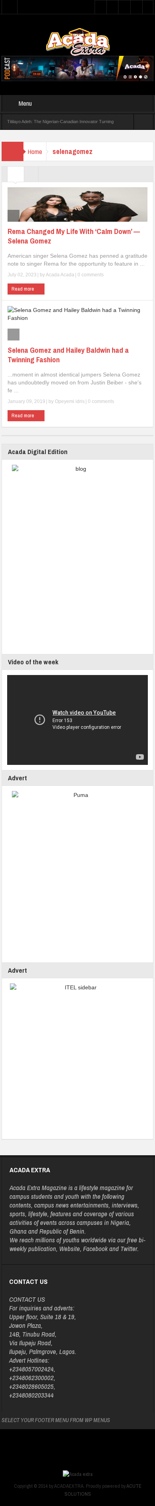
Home (34, 151)
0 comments (90, 275)
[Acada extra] (78, 41)
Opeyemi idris (70, 401)
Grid (16, 176)
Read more (23, 288)
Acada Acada (60, 275)
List (31, 176)
